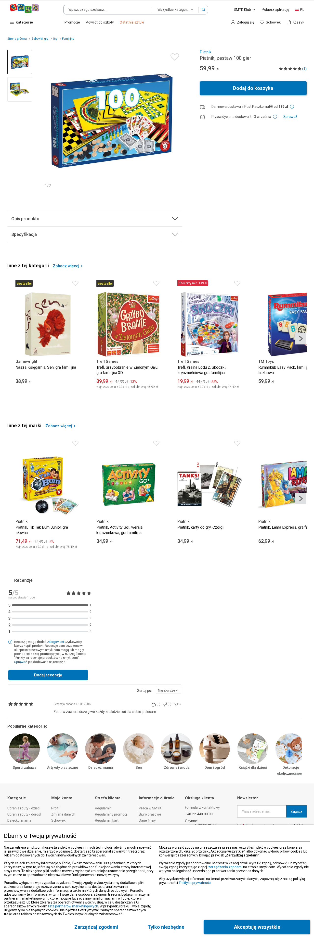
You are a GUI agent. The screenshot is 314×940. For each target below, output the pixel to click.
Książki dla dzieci (253, 767)
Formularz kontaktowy (202, 807)
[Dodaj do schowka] (173, 56)
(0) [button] (158, 704)
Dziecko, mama (100, 767)
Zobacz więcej (66, 266)
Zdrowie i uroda (177, 767)
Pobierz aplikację (275, 10)
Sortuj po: (144, 690)
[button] (203, 9)
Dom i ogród (215, 767)
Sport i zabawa (24, 767)
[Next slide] (176, 120)
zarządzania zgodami (225, 867)
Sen (139, 767)
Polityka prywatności (195, 883)
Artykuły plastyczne (62, 767)
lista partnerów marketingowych (73, 906)
